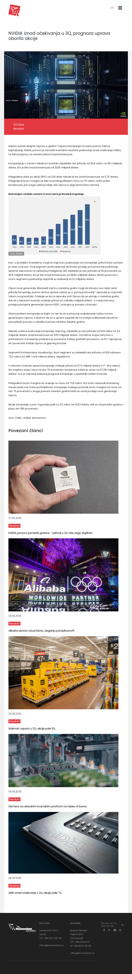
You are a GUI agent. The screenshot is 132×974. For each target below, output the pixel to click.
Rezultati (14, 525)
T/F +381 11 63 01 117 (80, 941)
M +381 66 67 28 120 (80, 945)
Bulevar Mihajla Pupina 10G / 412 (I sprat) (78, 934)
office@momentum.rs (51, 945)
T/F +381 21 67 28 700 (50, 938)
